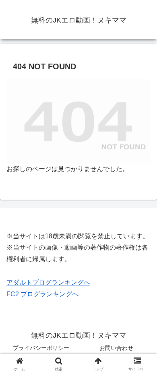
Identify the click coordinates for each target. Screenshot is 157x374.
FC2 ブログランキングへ (42, 294)
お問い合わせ (116, 348)
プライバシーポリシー (41, 348)
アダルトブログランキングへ (48, 282)
